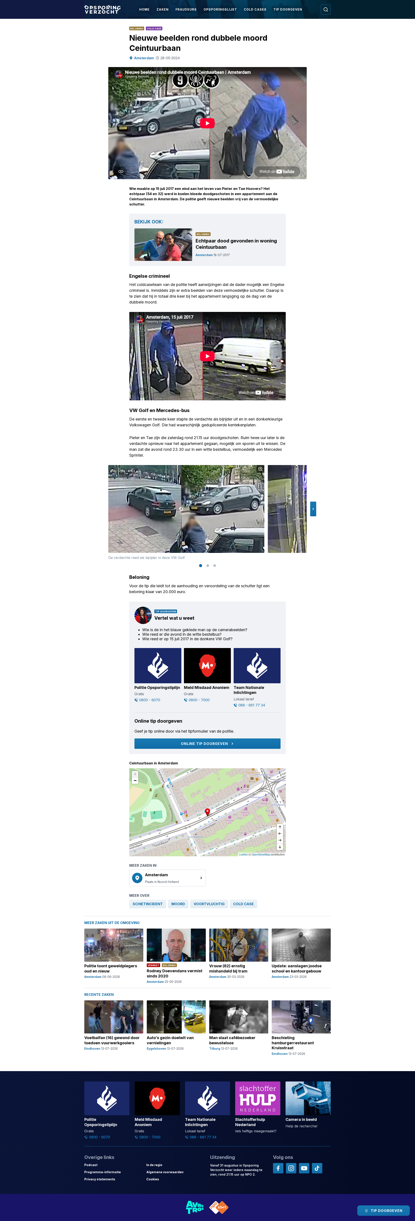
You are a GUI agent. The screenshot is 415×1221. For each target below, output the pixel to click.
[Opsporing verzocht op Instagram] (291, 1168)
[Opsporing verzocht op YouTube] (304, 1168)
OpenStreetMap (261, 854)
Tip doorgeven (287, 9)
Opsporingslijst (220, 9)
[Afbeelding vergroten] (260, 469)
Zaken (162, 9)
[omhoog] (280, 827)
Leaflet (243, 854)
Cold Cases (255, 9)
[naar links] (280, 834)
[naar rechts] (280, 840)
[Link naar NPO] (219, 1207)
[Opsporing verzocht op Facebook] (278, 1168)
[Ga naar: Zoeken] (326, 9)
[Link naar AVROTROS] (195, 1207)
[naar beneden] (280, 847)
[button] (313, 509)
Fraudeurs (186, 9)
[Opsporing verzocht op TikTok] (317, 1168)
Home (144, 9)
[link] (167, 878)
